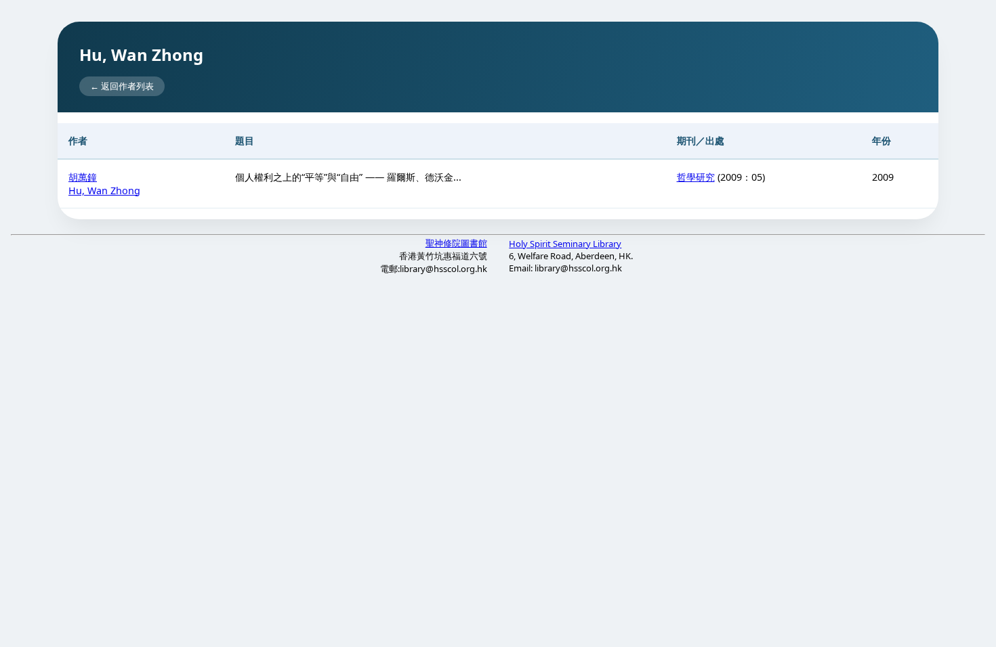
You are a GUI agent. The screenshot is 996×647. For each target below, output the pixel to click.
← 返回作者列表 (122, 86)
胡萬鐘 (82, 177)
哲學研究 (696, 177)
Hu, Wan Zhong (104, 190)
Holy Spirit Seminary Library (565, 244)
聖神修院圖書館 (456, 243)
